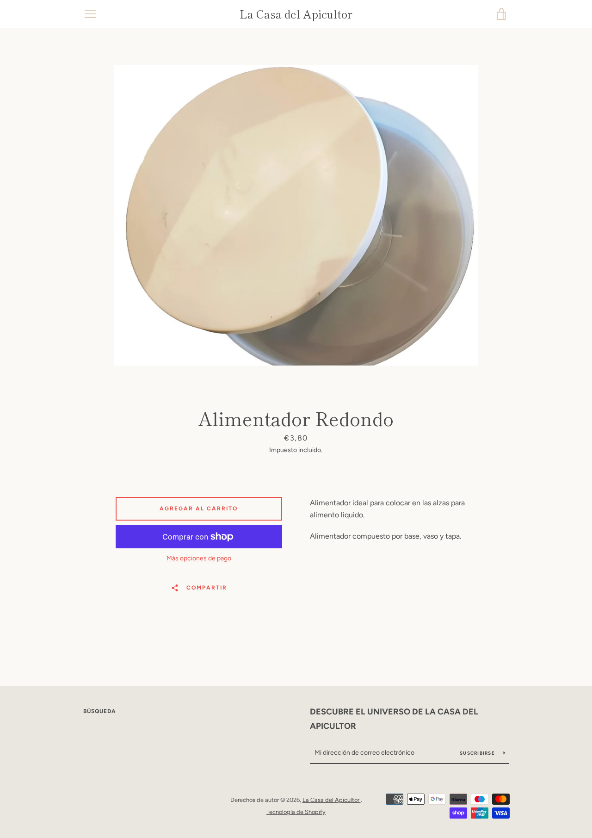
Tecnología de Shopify (296, 811)
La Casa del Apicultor (296, 14)
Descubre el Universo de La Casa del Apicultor (394, 719)
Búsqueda (99, 711)
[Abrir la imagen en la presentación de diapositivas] (296, 215)
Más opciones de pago (198, 558)
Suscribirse (478, 753)
